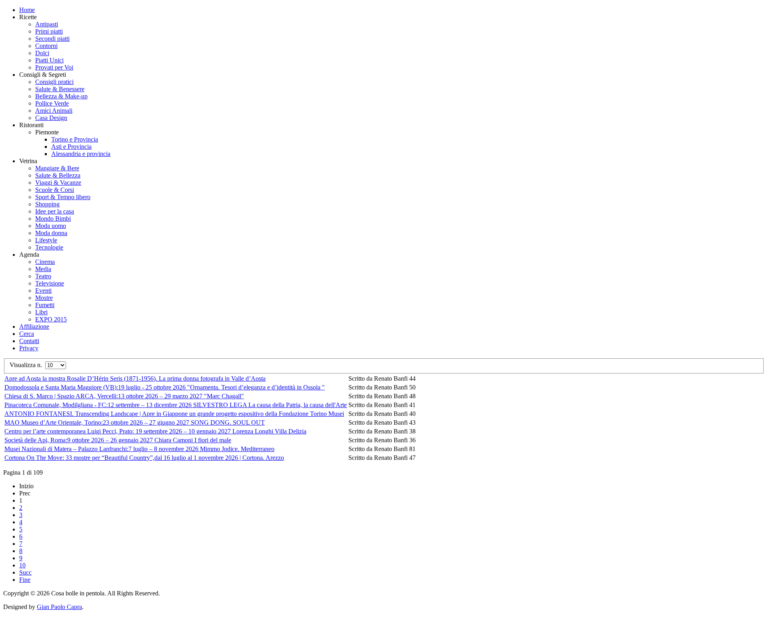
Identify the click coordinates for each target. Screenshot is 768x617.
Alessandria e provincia (80, 153)
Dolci (42, 53)
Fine (24, 579)
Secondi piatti (52, 38)
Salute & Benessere (59, 89)
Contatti (29, 340)
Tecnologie (49, 247)
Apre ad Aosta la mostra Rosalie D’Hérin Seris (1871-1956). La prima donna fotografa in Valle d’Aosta (135, 378)
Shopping (47, 204)
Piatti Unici (49, 60)
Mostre (44, 297)
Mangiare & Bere (57, 168)
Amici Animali (53, 110)
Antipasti (46, 24)
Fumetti (44, 305)
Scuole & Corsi (54, 189)
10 (22, 565)
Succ (25, 572)
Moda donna (51, 233)
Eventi (43, 290)
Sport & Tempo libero (62, 197)
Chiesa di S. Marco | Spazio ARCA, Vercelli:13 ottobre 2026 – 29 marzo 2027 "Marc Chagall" (124, 396)
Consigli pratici (54, 81)
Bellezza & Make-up (61, 96)
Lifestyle (46, 240)
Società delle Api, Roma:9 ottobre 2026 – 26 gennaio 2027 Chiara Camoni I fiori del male (117, 440)
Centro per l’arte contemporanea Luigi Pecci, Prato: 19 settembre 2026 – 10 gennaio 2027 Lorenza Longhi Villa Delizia (155, 431)
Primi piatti (49, 31)
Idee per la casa (54, 211)
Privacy (28, 348)
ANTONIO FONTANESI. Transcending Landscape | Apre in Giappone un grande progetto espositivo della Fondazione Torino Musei (174, 413)
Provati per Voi (54, 67)
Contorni (46, 45)
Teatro (43, 276)
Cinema (45, 261)
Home (27, 9)
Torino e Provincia (74, 139)
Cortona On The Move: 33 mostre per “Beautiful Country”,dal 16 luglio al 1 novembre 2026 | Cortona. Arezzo (144, 457)
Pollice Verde (52, 103)
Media (43, 269)
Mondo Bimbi (53, 218)
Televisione (49, 283)
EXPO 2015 (51, 319)
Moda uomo (50, 225)
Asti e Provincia (71, 146)
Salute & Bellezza (57, 175)
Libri (41, 312)
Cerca (26, 333)
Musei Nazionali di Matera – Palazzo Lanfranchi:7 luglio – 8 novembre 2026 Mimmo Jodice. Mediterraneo (139, 448)
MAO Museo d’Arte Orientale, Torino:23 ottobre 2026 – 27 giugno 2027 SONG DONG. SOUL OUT (134, 422)
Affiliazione (34, 326)
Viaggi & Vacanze (58, 182)
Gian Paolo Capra (59, 606)
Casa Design (51, 117)
